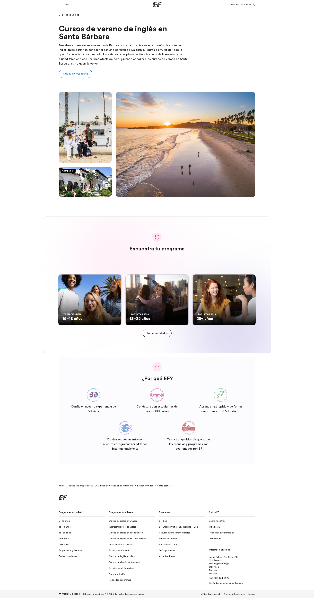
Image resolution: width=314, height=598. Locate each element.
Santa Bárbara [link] (164, 485)
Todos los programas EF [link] (81, 485)
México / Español (71, 593)
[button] (65, 4)
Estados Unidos (70, 14)
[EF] (157, 4)
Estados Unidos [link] (145, 485)
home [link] (62, 485)
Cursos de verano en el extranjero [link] (115, 485)
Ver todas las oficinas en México (226, 583)
